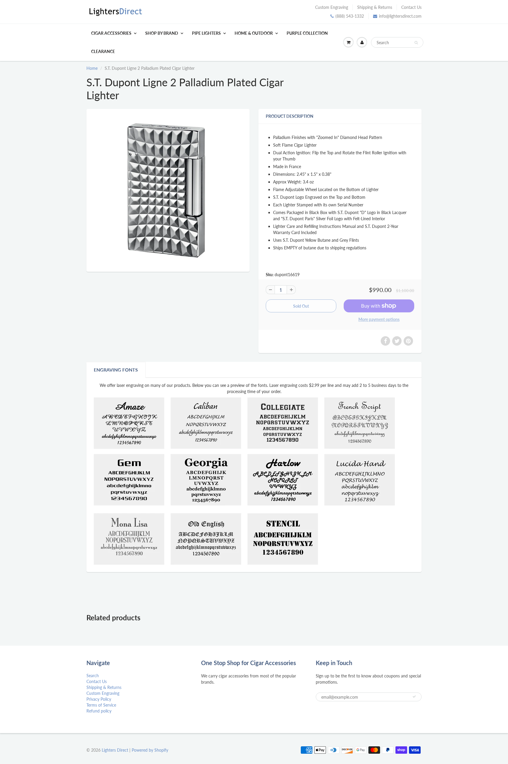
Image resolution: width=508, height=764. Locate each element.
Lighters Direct (115, 750)
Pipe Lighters (206, 33)
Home (92, 68)
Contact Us (411, 7)
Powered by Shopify (150, 750)
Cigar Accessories (111, 33)
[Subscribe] (414, 696)
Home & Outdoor (254, 33)
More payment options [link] (379, 319)
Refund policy (98, 710)
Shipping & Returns (374, 7)
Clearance (103, 51)
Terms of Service (101, 704)
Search (92, 675)
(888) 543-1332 (349, 16)
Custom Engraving (331, 7)
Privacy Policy (98, 699)
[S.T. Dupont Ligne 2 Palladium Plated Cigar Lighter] (168, 189)
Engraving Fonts (116, 369)
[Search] (416, 42)
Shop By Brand (161, 33)
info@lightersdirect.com (400, 16)
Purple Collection (307, 33)
